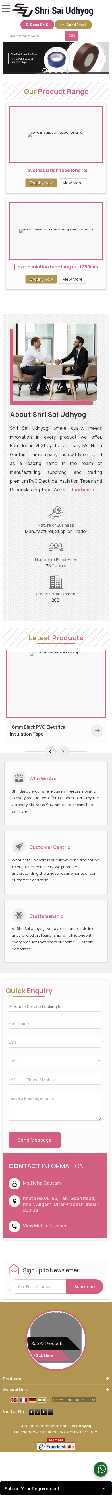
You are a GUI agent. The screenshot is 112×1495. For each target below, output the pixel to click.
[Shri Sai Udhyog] (52, 10)
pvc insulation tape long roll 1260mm (58, 267)
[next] (63, 751)
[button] (45, 1226)
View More (73, 182)
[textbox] (36, 36)
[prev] (50, 751)
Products (12, 1378)
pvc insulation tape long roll (57, 170)
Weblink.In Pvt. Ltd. (81, 1432)
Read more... (84, 490)
